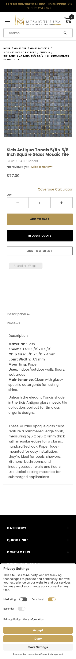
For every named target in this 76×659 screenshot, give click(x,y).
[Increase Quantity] (62, 202)
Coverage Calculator (55, 189)
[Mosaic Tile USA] (37, 20)
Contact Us (18, 552)
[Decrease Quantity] (18, 202)
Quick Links (17, 540)
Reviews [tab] (13, 323)
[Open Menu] (7, 20)
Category (16, 528)
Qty (9, 194)
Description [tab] (16, 314)
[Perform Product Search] (65, 33)
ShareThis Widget (26, 265)
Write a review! (41, 167)
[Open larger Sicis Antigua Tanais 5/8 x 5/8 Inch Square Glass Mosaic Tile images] (38, 106)
